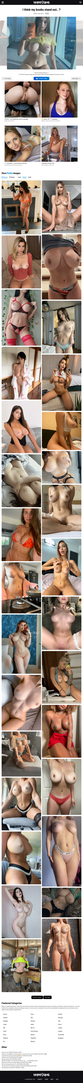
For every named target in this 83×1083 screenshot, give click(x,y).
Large (19, 177)
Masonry (5, 177)
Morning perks (5, 1059)
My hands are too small (7, 1067)
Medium (25, 177)
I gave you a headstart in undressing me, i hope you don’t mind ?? (18, 1054)
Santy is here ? (5, 1052)
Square (13, 177)
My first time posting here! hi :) (9, 1064)
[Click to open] (41, 43)
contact (39, 1079)
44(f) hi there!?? (6, 1057)
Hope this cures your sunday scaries (11, 1062)
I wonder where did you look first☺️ (11, 1055)
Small (29, 177)
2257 (57, 1079)
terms (46, 1079)
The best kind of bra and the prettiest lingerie (13, 1066)
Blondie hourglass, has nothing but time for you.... (14, 1060)
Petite (47, 13)
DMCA (51, 1079)
